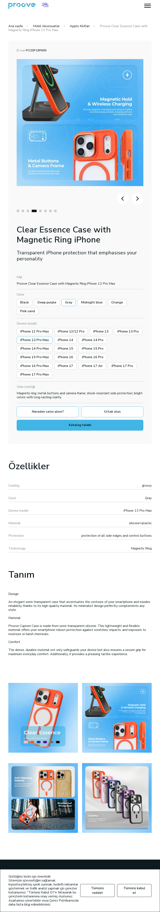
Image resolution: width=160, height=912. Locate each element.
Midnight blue (91, 302)
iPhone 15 (65, 348)
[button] (18, 211)
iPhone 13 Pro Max (34, 340)
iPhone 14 (65, 340)
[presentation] (122, 198)
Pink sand (27, 311)
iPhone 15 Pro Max (34, 357)
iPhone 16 (65, 357)
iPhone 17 (65, 366)
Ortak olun (112, 411)
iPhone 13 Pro (128, 331)
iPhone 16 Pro (92, 357)
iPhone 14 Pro (92, 340)
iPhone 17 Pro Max (34, 374)
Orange (117, 302)
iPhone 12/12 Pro (71, 331)
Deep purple (47, 302)
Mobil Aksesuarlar (46, 26)
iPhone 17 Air (92, 366)
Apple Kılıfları (80, 26)
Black (24, 302)
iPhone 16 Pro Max (34, 366)
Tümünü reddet (97, 890)
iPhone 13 (101, 331)
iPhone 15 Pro (92, 348)
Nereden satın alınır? (48, 411)
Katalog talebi (80, 425)
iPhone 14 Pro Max (34, 348)
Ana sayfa (15, 26)
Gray (68, 302)
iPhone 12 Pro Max (34, 331)
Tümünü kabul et (134, 890)
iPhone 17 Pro (122, 366)
